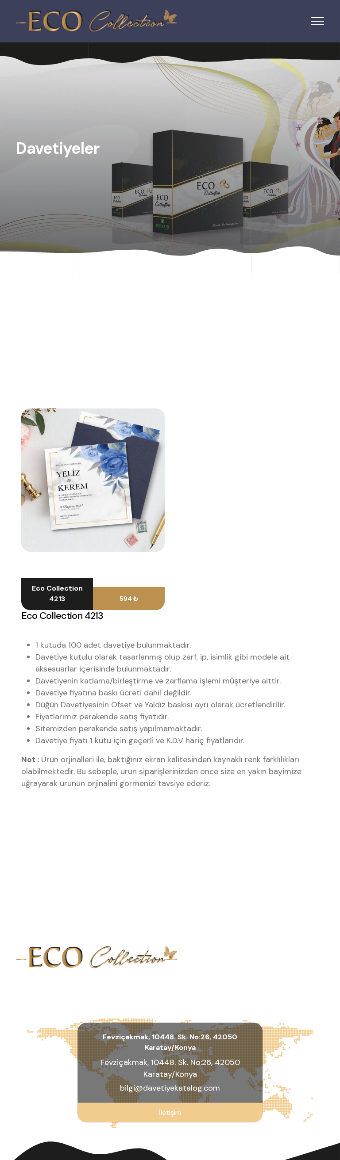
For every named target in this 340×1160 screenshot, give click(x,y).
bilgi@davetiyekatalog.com (170, 1088)
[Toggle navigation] (317, 21)
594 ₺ (129, 599)
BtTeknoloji (304, 1138)
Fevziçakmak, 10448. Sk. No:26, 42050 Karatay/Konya (170, 1068)
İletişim (170, 1112)
